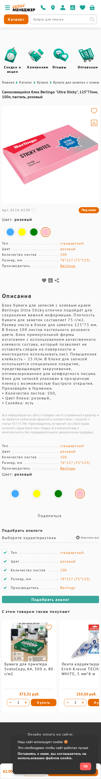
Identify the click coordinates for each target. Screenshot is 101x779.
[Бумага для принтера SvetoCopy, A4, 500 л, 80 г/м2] (29, 660)
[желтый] (22, 232)
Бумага (42, 82)
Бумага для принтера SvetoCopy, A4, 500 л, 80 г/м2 (28, 669)
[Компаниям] (35, 55)
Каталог (25, 82)
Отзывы (59, 67)
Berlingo (68, 266)
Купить (43, 702)
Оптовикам (88, 67)
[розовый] (45, 232)
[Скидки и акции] (10, 55)
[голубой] (10, 232)
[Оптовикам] (86, 55)
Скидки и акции (12, 69)
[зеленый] (34, 232)
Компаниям (37, 67)
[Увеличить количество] (25, 702)
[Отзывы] (61, 55)
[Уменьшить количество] (10, 702)
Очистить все (90, 537)
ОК (85, 766)
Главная (8, 82)
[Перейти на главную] (24, 10)
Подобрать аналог (50, 599)
